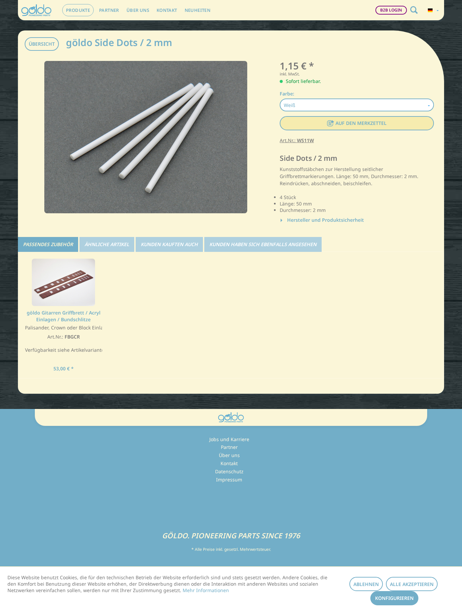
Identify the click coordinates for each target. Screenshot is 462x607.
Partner (229, 447)
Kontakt (229, 463)
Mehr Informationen (206, 590)
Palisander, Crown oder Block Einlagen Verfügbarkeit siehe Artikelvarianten (63, 339)
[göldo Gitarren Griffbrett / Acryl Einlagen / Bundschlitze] (63, 282)
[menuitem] (78, 10)
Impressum (229, 479)
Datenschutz (229, 471)
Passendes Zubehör (48, 244)
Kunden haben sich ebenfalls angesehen (263, 244)
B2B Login (391, 10)
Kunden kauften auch (169, 244)
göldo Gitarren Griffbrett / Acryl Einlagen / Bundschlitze (63, 316)
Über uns (229, 455)
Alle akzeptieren (412, 584)
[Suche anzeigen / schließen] (414, 10)
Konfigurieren (394, 598)
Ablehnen (366, 584)
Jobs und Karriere (229, 439)
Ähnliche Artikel (107, 244)
